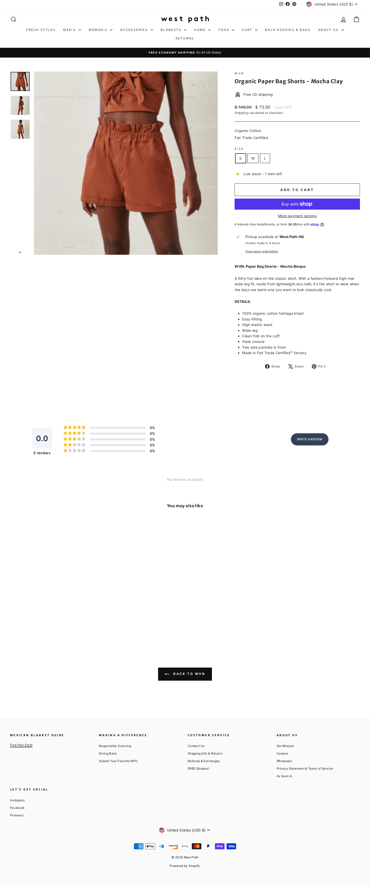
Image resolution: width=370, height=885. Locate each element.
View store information (261, 251)
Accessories (134, 30)
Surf (248, 30)
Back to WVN (188, 674)
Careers (282, 753)
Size (239, 149)
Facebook (17, 808)
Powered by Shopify (185, 866)
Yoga (224, 30)
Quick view (52, 599)
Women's (99, 30)
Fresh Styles (41, 30)
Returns (185, 38)
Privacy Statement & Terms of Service (305, 768)
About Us (329, 30)
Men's (70, 30)
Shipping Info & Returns (205, 753)
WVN (239, 73)
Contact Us (196, 746)
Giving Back (108, 753)
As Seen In (284, 776)
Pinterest (16, 815)
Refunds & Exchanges (204, 761)
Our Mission (285, 746)
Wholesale (284, 761)
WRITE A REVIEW (310, 439)
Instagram (17, 800)
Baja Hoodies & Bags (288, 30)
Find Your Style (21, 745)
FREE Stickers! (198, 768)
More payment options (297, 216)
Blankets (172, 30)
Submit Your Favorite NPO (118, 761)
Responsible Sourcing (115, 746)
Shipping (241, 113)
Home (200, 30)
